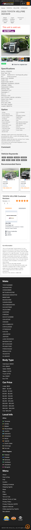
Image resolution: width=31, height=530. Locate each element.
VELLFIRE (16, 8)
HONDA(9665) (7, 290)
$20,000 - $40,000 (8, 408)
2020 (4, 157)
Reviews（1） (7, 201)
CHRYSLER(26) (7, 327)
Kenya (6, 438)
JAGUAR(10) (6, 334)
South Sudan (8, 443)
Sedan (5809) (7, 369)
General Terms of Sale (9, 499)
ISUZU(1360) (6, 309)
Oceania (6, 457)
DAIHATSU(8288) (8, 317)
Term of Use (6, 497)
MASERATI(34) (7, 341)
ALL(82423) (6, 356)
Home (3, 8)
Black (8, 160)
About (4, 474)
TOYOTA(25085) (7, 285)
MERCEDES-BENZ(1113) (10, 295)
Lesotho (6, 431)
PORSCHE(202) (7, 349)
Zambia (6, 424)
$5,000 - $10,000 (8, 401)
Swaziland (7, 464)
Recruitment (6, 511)
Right (18, 160)
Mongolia (7, 467)
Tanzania (7, 421)
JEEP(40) (5, 336)
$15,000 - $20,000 (8, 406)
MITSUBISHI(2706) (9, 292)
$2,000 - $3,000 (8, 396)
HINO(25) (5, 322)
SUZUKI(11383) (7, 307)
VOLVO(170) (6, 354)
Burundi (6, 448)
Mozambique (8, 428)
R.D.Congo (7, 446)
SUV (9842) (6, 366)
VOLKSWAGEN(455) (9, 304)
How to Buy (6, 477)
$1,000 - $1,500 (7, 391)
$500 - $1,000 (7, 388)
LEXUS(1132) (6, 319)
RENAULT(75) (7, 351)
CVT (13, 160)
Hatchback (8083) (8, 364)
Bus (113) (5, 378)
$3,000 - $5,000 (8, 398)
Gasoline (24, 160)
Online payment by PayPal (11, 509)
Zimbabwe (7, 436)
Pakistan (7, 455)
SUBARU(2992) (7, 302)
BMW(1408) (6, 297)
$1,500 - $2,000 (7, 393)
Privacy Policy (7, 501)
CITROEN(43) (7, 329)
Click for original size (20, 64)
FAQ (4, 479)
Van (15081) (6, 376)
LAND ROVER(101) (8, 339)
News (4, 489)
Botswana (7, 433)
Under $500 (6, 386)
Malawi (6, 426)
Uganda (6, 441)
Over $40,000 (7, 411)
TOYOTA (9, 8)
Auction (5, 482)
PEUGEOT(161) (7, 346)
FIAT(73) (5, 331)
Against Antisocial (8, 506)
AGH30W (23, 157)
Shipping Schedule (8, 484)
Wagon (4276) (7, 371)
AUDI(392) (6, 312)
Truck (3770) (7, 374)
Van (3, 160)
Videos (5, 494)
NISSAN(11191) (7, 287)
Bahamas (7, 459)
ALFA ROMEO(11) (8, 324)
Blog (4, 492)
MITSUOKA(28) (7, 344)
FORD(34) (6, 314)
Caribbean (7, 462)
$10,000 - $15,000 (8, 403)
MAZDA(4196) (7, 300)
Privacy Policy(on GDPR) (10, 504)
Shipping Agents (7, 487)
